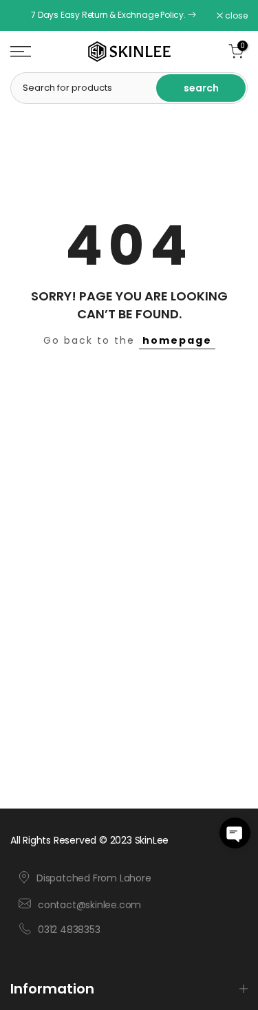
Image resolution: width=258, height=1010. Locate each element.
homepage (177, 340)
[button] (234, 832)
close (235, 16)
